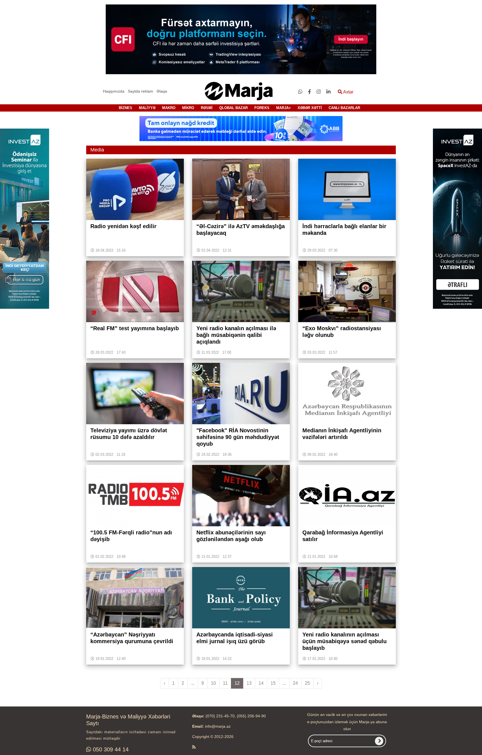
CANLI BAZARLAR (344, 108)
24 (295, 683)
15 (273, 683)
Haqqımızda (113, 91)
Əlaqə (161, 91)
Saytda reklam (140, 91)
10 (213, 683)
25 (307, 683)
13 (249, 683)
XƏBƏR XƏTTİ (310, 108)
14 (261, 683)
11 (225, 683)
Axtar (347, 92)
